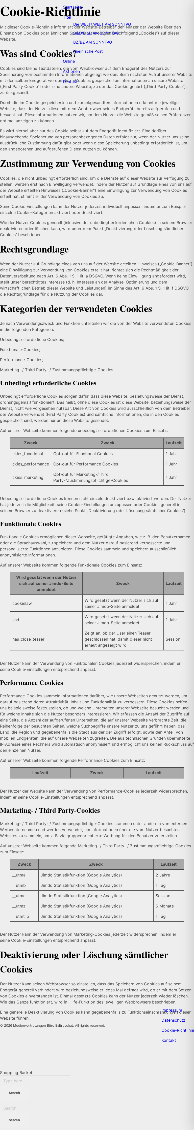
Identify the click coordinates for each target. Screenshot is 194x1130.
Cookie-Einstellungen (31, 669)
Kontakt (168, 1040)
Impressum (171, 1010)
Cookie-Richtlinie (177, 1030)
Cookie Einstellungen (32, 206)
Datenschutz (173, 1020)
